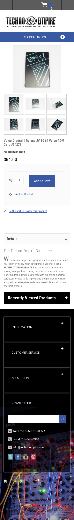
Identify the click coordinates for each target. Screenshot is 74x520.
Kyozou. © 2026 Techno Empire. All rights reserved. (32, 509)
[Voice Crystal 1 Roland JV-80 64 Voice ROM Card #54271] (14, 95)
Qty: (11, 180)
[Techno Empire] (31, 22)
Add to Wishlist (24, 194)
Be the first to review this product (28, 211)
